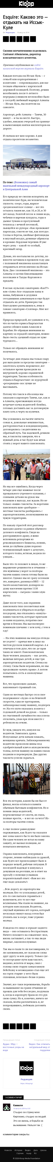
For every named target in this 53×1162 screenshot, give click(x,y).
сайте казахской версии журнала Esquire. (23, 66)
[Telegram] (26, 39)
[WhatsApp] (33, 39)
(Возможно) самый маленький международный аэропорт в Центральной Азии (26, 186)
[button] (5, 4)
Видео (28, 1150)
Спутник (20, 1153)
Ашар (28, 1153)
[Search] (49, 4)
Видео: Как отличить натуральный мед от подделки (39, 1047)
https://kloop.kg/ (26, 1083)
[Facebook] (6, 39)
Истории (18, 1150)
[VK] (19, 39)
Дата (35, 1150)
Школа (43, 1150)
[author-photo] (26, 1075)
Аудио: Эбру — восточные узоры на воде (13, 1047)
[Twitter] (13, 39)
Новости (8, 1150)
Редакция (10, 32)
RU (35, 1153)
